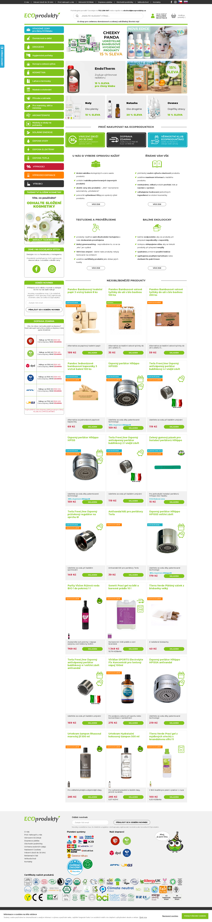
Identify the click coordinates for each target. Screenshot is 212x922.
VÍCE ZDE (96, 204)
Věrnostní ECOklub (86, 2)
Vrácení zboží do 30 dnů (43, 2)
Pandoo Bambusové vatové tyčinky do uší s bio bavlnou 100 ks (125, 292)
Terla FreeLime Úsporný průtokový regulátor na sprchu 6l (82, 514)
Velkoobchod (143, 2)
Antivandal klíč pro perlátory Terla (125, 513)
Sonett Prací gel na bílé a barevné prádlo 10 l (123, 587)
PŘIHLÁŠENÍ (161, 16)
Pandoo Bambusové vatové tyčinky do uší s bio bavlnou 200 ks (166, 292)
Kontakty (156, 2)
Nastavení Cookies (32, 850)
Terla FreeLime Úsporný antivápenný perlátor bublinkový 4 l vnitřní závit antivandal (83, 663)
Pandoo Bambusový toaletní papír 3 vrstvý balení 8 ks (85, 291)
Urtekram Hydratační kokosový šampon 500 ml (123, 735)
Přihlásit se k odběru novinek (44, 310)
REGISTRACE (161, 18)
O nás (26, 2)
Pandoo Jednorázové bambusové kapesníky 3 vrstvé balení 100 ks (82, 366)
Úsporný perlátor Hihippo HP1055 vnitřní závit (164, 513)
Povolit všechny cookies (195, 916)
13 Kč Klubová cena (157, 499)
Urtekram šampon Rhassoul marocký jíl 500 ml (84, 735)
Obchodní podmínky (125, 2)
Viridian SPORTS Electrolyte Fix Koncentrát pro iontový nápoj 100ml (125, 662)
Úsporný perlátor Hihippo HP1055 (123, 365)
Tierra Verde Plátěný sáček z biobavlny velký (166, 587)
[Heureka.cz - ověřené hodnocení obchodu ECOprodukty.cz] (75, 874)
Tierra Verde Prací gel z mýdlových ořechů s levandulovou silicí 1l (163, 736)
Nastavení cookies (170, 916)
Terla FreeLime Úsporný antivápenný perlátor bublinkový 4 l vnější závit (164, 366)
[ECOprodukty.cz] (46, 819)
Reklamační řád (31, 856)
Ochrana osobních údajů (35, 847)
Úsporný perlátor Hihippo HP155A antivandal (164, 661)
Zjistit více (143, 917)
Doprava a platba (105, 2)
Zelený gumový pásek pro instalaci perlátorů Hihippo (165, 439)
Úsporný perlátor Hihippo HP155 (83, 439)
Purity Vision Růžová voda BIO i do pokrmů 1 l (83, 587)
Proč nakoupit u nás (66, 2)
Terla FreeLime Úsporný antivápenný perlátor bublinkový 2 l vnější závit (123, 440)
